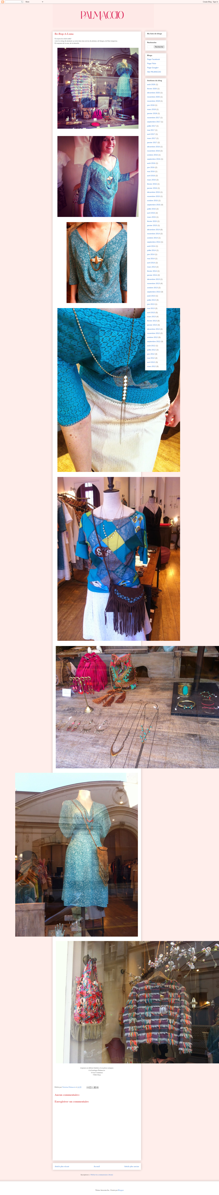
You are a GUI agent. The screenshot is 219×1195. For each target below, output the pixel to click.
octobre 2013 (152, 288)
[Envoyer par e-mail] (88, 1087)
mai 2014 (151, 259)
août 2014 (151, 246)
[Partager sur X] (92, 1087)
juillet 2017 (151, 126)
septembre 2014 (153, 242)
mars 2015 (151, 217)
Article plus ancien (131, 1166)
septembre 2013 (153, 292)
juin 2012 (150, 354)
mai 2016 (151, 171)
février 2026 (152, 89)
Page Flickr (151, 63)
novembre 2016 (153, 151)
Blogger (120, 1190)
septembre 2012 (153, 341)
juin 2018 (150, 105)
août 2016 (151, 163)
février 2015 (152, 221)
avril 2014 (151, 263)
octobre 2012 (152, 337)
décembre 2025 (153, 93)
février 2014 (152, 271)
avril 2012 (151, 362)
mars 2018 (151, 109)
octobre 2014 (152, 238)
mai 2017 (151, 130)
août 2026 (151, 84)
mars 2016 (151, 180)
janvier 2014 (152, 275)
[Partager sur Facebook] (95, 1087)
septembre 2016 (153, 159)
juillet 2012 (151, 350)
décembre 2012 (153, 329)
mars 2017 (151, 138)
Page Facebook (153, 59)
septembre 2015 (153, 205)
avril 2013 (151, 312)
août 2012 (151, 346)
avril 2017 (151, 134)
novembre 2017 (153, 118)
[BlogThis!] (90, 1087)
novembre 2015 (153, 196)
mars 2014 (151, 267)
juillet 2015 (151, 209)
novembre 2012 (153, 333)
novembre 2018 (153, 101)
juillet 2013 (151, 300)
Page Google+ (153, 68)
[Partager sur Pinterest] (97, 1087)
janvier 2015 (152, 225)
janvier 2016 (152, 188)
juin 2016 (150, 167)
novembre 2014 (153, 234)
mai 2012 (151, 358)
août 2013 (151, 296)
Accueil (97, 1166)
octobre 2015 (152, 200)
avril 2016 (151, 176)
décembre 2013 (153, 279)
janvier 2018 (152, 113)
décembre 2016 (153, 147)
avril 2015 (151, 213)
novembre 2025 (153, 97)
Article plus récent (62, 1166)
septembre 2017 (153, 122)
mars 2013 (151, 317)
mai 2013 (151, 308)
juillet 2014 (151, 250)
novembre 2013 (153, 283)
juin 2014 (150, 254)
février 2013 (152, 321)
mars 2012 (151, 366)
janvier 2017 (152, 142)
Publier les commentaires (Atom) (102, 1175)
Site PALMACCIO (154, 72)
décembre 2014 (153, 230)
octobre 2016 (152, 155)
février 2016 (152, 184)
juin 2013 (150, 304)
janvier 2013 (152, 325)
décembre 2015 (153, 192)
